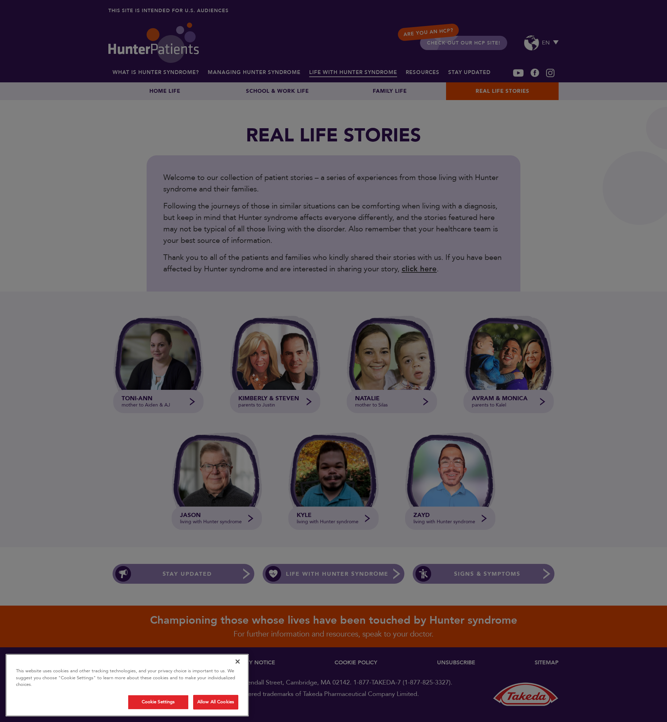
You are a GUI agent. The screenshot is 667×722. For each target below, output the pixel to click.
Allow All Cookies (215, 702)
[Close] (237, 661)
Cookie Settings (158, 702)
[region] (127, 685)
